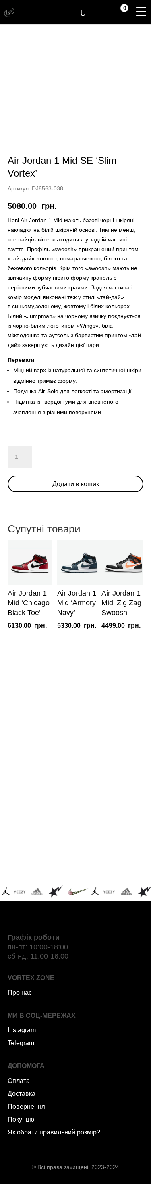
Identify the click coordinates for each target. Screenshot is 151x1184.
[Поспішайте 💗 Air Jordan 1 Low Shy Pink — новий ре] (41, 741)
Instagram (22, 1030)
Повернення (26, 1106)
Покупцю (21, 1119)
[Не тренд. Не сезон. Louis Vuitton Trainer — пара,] (111, 782)
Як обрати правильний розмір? (54, 1132)
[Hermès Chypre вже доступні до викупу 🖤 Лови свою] (41, 864)
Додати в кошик (75, 484)
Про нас (20, 992)
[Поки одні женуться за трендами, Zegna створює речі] (41, 782)
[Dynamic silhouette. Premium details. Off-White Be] (111, 864)
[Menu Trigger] (141, 11)
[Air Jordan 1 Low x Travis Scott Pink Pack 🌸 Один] (111, 823)
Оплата (19, 1080)
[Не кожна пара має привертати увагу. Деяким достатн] (41, 823)
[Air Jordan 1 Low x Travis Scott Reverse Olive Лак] (111, 741)
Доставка (21, 1093)
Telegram (21, 1043)
